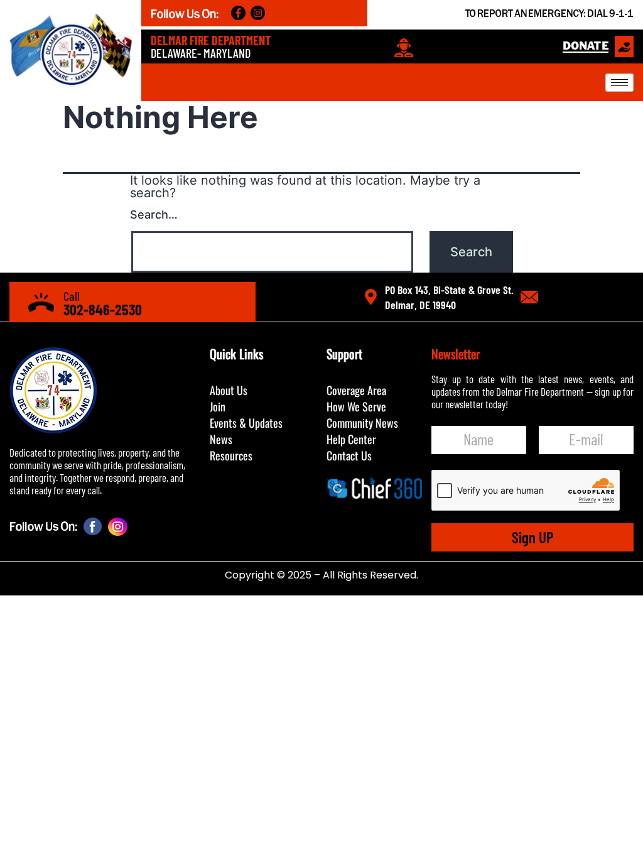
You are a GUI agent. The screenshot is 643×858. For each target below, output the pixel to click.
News (221, 439)
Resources (231, 455)
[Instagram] (258, 13)
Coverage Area (356, 390)
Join (217, 406)
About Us (228, 390)
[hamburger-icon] (619, 82)
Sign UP (532, 537)
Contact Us (349, 455)
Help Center (351, 439)
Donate (585, 46)
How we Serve (356, 406)
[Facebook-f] (238, 13)
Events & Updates (246, 423)
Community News (362, 423)
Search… (154, 214)
